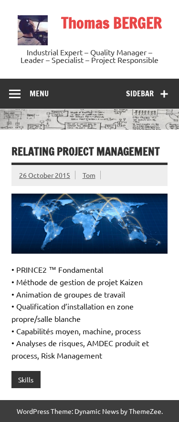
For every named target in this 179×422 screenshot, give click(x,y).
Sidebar (140, 93)
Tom (89, 175)
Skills (25, 379)
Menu (39, 93)
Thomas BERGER (111, 23)
